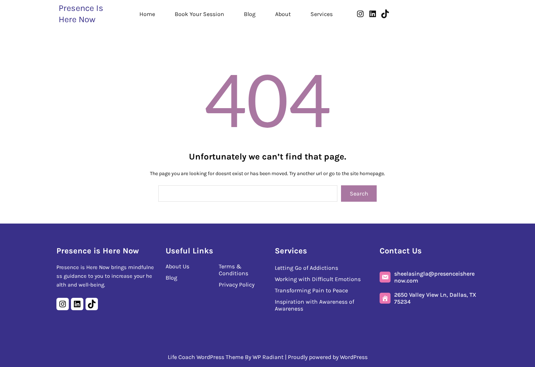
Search (359, 193)
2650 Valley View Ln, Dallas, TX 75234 (435, 298)
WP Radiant (268, 357)
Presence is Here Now (97, 251)
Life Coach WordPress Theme (205, 357)
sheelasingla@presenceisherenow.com (434, 277)
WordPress (354, 357)
